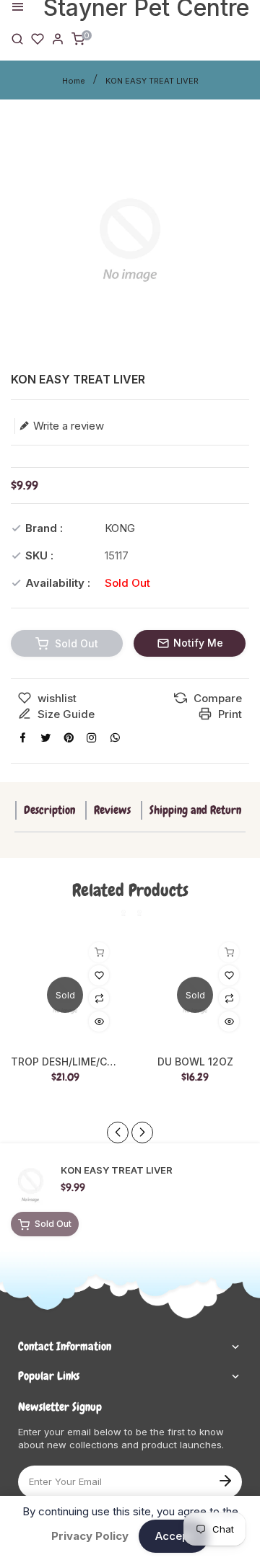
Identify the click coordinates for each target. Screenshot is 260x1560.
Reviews (112, 809)
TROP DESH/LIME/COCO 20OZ (65, 1062)
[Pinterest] (68, 737)
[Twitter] (45, 737)
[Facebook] (22, 737)
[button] (142, 1132)
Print (228, 714)
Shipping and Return (195, 809)
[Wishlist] (37, 38)
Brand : (44, 528)
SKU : (39, 555)
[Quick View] (99, 1021)
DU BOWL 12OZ (195, 1062)
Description (49, 809)
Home (73, 81)
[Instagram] (91, 737)
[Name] (225, 1479)
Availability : (57, 583)
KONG (120, 528)
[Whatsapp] (114, 737)
